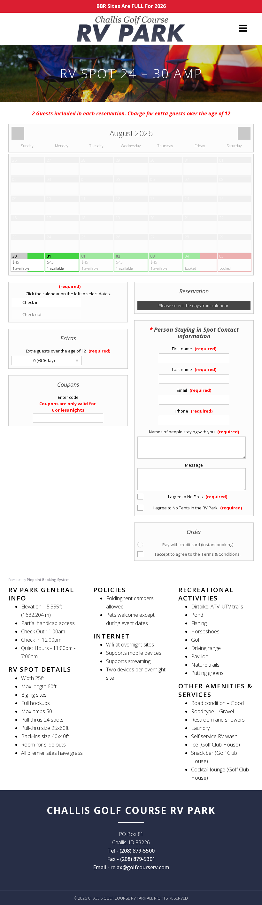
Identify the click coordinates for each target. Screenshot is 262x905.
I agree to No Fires (186, 496)
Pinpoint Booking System (48, 579)
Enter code (68, 397)
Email (182, 390)
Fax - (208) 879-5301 (131, 858)
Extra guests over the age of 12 (56, 351)
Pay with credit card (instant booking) (197, 544)
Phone (182, 411)
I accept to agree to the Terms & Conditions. (198, 554)
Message (194, 465)
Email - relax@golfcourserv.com (131, 867)
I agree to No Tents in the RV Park (186, 508)
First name (182, 349)
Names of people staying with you (182, 432)
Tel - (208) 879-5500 (131, 850)
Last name (182, 369)
